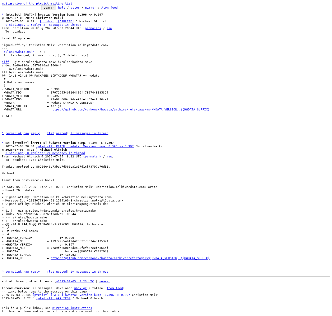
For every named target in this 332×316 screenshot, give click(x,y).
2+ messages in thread (89, 133)
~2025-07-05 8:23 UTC (75, 281)
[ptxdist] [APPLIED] (57, 21)
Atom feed (109, 7)
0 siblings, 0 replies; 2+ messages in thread (45, 153)
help (61, 7)
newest (104, 281)
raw (109, 28)
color (75, 7)
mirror (90, 7)
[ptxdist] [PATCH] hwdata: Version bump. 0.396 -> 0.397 (85, 146)
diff (5, 62)
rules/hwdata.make (19, 52)
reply (35, 133)
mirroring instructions (72, 308)
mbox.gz (80, 288)
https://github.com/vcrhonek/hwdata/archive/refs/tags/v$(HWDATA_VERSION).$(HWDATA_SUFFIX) (130, 109)
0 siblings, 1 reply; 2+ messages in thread (43, 24)
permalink (93, 28)
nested (61, 133)
